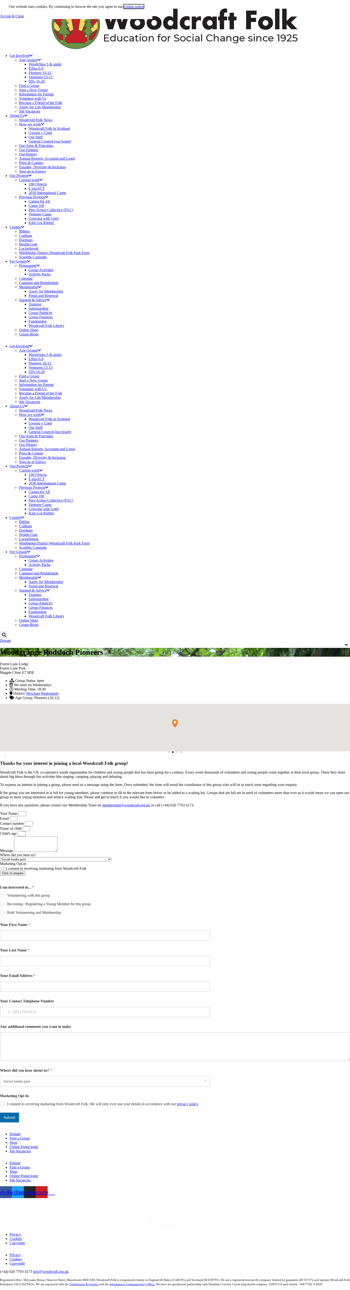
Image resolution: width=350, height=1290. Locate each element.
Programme (27, 266)
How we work (30, 124)
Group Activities (41, 270)
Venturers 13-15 (41, 77)
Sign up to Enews (32, 171)
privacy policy (187, 1104)
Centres (15, 227)
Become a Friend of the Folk (40, 103)
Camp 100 (36, 206)
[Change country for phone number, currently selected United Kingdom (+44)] (5, 1012)
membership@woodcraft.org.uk (126, 805)
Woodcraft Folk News (35, 120)
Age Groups (28, 60)
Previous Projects (32, 197)
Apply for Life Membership (40, 107)
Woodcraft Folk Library (46, 326)
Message (7, 851)
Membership (28, 287)
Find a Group (29, 86)
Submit (9, 1117)
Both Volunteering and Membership (34, 912)
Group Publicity (41, 313)
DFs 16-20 (37, 81)
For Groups (18, 261)
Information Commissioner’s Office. (132, 1284)
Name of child (11, 828)
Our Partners (28, 150)
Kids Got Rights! (41, 223)
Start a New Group (33, 90)
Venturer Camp (40, 214)
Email (5, 818)
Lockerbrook (29, 248)
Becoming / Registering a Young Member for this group (49, 904)
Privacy (15, 1234)
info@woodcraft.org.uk (51, 1272)
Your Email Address (17, 976)
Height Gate (28, 244)
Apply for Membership (46, 291)
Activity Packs (39, 274)
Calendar (26, 278)
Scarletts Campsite (33, 257)
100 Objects (38, 184)
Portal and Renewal (43, 296)
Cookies (16, 1239)
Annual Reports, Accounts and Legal (47, 158)
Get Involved (19, 56)
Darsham (26, 240)
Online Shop (28, 330)
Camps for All (39, 201)
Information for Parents (36, 94)
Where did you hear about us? (26, 1070)
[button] (4, 635)
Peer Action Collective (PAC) (51, 210)
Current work (29, 180)
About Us (17, 116)
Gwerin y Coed (40, 133)
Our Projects (19, 176)
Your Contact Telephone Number (27, 1001)
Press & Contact (31, 163)
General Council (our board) (50, 141)
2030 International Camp (47, 193)
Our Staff (36, 137)
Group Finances (41, 317)
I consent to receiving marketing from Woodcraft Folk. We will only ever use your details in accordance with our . (103, 1104)
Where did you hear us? (18, 855)
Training (35, 304)
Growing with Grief (44, 218)
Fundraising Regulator (84, 1284)
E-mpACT (37, 188)
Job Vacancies (29, 111)
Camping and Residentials (38, 283)
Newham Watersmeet (42, 693)
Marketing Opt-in (13, 864)
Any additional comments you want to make (35, 1027)
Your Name (9, 813)
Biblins (24, 231)
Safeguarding (39, 308)
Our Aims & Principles (36, 146)
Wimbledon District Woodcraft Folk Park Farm (54, 253)
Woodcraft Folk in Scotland (49, 128)
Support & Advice (32, 300)
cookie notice (134, 7)
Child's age (9, 833)
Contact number (12, 823)
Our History (28, 154)
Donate (15, 1134)
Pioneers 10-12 (40, 73)
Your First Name (15, 925)
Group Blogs (29, 334)
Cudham (25, 236)
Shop (13, 1142)
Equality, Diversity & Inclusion (42, 167)
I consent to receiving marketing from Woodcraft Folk (46, 868)
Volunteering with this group (28, 895)
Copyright (17, 1243)
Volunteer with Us (32, 98)
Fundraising (37, 321)
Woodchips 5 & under (45, 64)
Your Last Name (15, 950)
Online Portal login (24, 1147)
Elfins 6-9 (36, 68)
